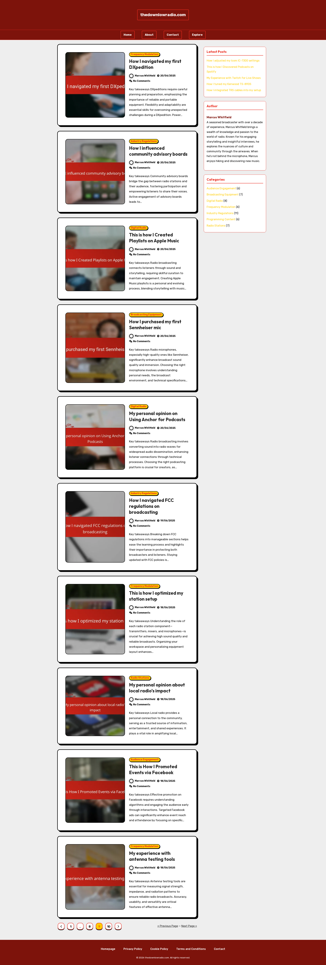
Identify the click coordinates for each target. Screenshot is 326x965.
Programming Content (221, 219)
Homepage (108, 949)
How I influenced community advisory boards (158, 151)
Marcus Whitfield (145, 75)
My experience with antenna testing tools (152, 856)
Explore (197, 34)
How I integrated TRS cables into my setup (234, 90)
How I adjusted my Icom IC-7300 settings (233, 60)
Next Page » (189, 926)
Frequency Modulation (144, 54)
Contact (173, 34)
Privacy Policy (132, 949)
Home (128, 34)
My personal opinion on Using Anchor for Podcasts (157, 416)
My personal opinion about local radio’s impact (157, 688)
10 (108, 926)
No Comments (141, 81)
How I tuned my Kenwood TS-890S (229, 84)
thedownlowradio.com (163, 14)
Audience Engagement (145, 759)
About (149, 34)
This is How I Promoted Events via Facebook (153, 769)
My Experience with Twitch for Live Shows (234, 78)
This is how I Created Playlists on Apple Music (154, 238)
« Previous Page (167, 926)
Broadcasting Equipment (146, 314)
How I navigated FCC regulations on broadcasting (151, 506)
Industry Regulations (144, 141)
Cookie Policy (159, 949)
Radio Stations (140, 677)
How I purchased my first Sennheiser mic (155, 324)
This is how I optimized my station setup (156, 596)
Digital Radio (138, 227)
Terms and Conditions (191, 949)
